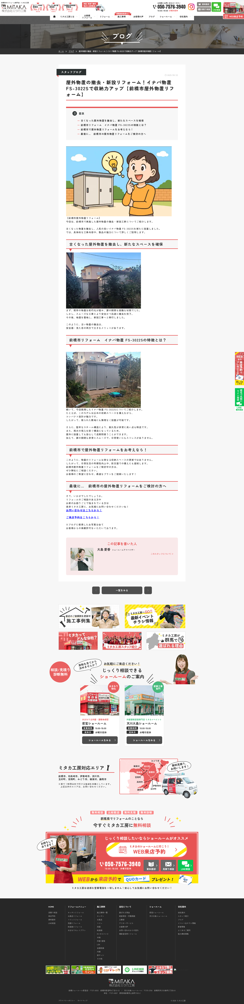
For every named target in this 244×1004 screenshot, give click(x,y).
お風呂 (99, 919)
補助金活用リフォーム (128, 934)
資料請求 (51, 919)
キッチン (100, 916)
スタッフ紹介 (183, 916)
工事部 (121, 919)
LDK (98, 944)
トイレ (99, 923)
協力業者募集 (183, 934)
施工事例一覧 (102, 912)
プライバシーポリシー (66, 1000)
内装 (99, 951)
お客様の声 (123, 926)
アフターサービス (126, 923)
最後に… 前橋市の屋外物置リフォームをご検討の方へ (113, 133)
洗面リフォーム (74, 923)
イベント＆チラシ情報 (187, 923)
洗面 (99, 926)
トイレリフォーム (75, 919)
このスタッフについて (161, 554)
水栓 (99, 937)
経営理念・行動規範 (127, 916)
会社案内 (181, 912)
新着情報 (181, 926)
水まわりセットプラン (77, 930)
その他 (99, 958)
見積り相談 (52, 912)
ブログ (180, 919)
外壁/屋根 (101, 941)
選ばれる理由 (124, 912)
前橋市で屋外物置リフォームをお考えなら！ (107, 129)
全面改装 (100, 948)
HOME (51, 906)
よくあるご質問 (184, 930)
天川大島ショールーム (158, 916)
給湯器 (99, 930)
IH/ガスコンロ (102, 934)
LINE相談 (51, 923)
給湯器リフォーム (75, 926)
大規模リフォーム (87, 16)
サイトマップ (82, 1000)
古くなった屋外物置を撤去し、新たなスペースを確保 (112, 120)
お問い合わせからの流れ (129, 930)
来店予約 (51, 916)
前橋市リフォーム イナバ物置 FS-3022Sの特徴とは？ (114, 125)
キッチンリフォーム (76, 912)
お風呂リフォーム (75, 916)
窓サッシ (100, 955)
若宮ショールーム (156, 912)
